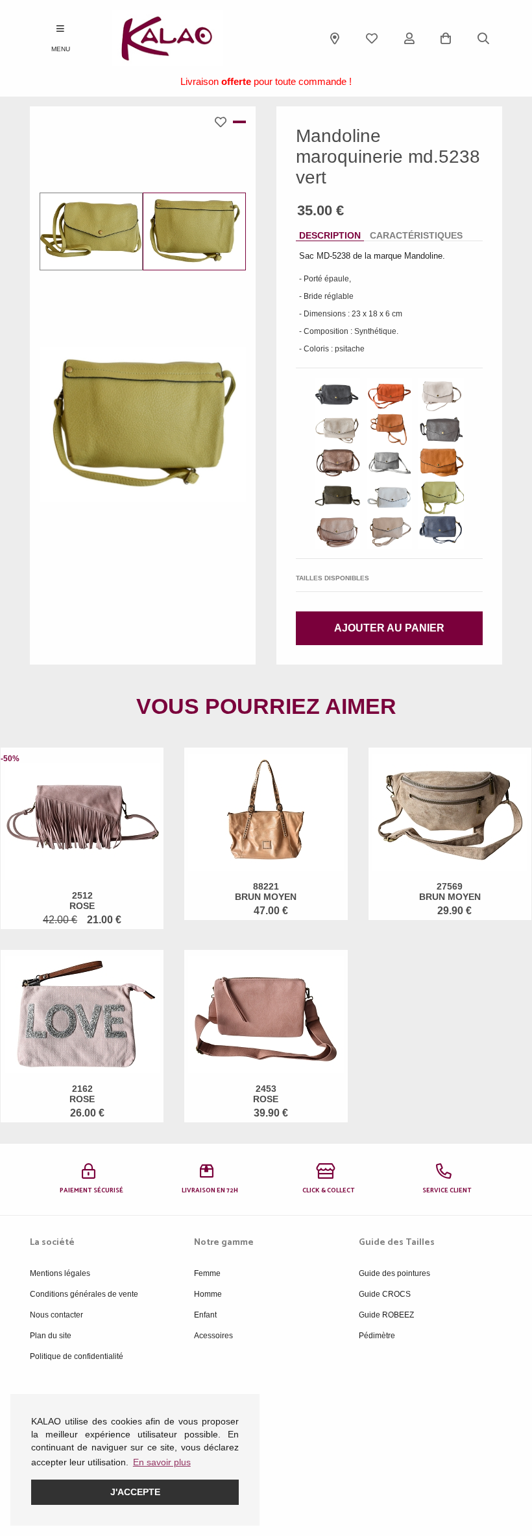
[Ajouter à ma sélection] (224, 122)
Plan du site (50, 1335)
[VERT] (441, 497)
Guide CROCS (385, 1294)
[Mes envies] (372, 38)
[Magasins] (334, 38)
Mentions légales (60, 1273)
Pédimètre (377, 1335)
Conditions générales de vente (84, 1294)
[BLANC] (389, 497)
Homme (208, 1294)
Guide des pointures (394, 1273)
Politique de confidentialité (76, 1356)
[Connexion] (409, 38)
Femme (207, 1273)
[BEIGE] (441, 395)
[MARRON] (441, 429)
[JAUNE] (441, 463)
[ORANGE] (389, 395)
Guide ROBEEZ (386, 1314)
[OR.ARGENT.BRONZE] (337, 429)
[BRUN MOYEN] (389, 429)
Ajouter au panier (389, 627)
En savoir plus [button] (162, 1462)
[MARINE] (441, 531)
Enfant (205, 1314)
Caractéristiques (416, 235)
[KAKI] (337, 497)
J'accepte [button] (135, 1492)
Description (330, 235)
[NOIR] (337, 395)
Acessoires (213, 1335)
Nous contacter (56, 1314)
